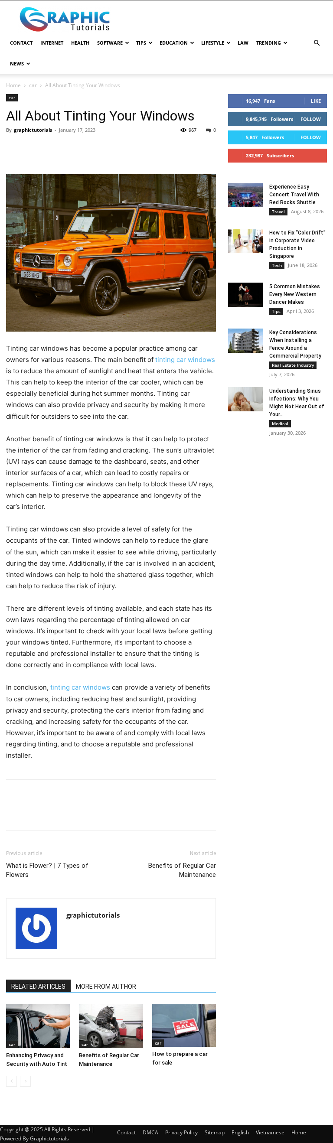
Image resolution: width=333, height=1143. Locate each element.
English (240, 1132)
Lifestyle (212, 42)
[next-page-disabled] (25, 1081)
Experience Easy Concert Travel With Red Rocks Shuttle (294, 194)
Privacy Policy (181, 1132)
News (17, 63)
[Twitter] (34, 149)
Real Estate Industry (293, 365)
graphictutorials (33, 130)
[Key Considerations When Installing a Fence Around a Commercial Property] (245, 341)
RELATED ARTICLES (38, 986)
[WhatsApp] (74, 149)
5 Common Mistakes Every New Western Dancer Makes (294, 294)
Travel (278, 211)
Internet (51, 42)
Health (80, 42)
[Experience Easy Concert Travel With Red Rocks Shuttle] (245, 195)
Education (174, 42)
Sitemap (215, 1132)
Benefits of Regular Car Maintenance (182, 870)
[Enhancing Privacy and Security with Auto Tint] (38, 1026)
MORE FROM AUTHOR (106, 986)
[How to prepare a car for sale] (184, 1025)
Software (110, 42)
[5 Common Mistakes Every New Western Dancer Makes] (245, 295)
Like (316, 101)
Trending (268, 42)
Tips (141, 42)
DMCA (150, 1132)
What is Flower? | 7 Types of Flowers (47, 870)
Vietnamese (270, 1132)
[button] (316, 43)
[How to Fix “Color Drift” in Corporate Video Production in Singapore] (245, 241)
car (33, 85)
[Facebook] (14, 149)
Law (243, 42)
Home (13, 85)
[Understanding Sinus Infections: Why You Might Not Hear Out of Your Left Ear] (245, 399)
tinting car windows (185, 359)
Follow (310, 119)
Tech (277, 265)
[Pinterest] (54, 149)
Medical (280, 423)
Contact (21, 42)
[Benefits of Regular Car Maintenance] (111, 1026)
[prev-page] (11, 1081)
